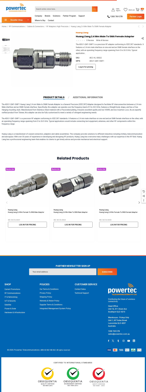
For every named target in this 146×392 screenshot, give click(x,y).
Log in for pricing (85, 67)
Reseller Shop (16, 20)
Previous (7, 202)
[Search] (95, 9)
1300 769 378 (116, 16)
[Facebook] (109, 340)
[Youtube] (129, 340)
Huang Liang (82, 32)
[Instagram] (124, 340)
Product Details (53, 97)
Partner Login (136, 16)
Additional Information (88, 97)
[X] (113, 340)
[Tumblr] (118, 340)
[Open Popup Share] (142, 38)
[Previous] (139, 26)
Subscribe (107, 272)
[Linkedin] (134, 340)
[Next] (142, 26)
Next (139, 202)
